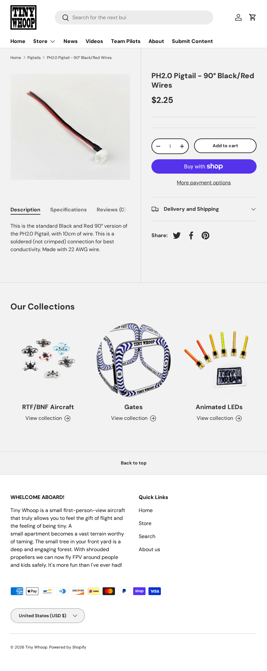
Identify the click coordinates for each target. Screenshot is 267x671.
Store (145, 523)
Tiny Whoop (36, 647)
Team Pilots (126, 41)
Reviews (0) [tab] (111, 209)
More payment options (204, 182)
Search (147, 536)
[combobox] (134, 17)
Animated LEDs (219, 407)
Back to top (134, 463)
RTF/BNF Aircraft (48, 407)
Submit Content (192, 41)
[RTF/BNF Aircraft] (48, 360)
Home (17, 41)
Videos (94, 41)
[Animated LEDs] (219, 360)
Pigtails (34, 58)
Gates (133, 407)
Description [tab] (25, 209)
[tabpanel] (70, 237)
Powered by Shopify (67, 647)
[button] (253, 17)
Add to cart (225, 146)
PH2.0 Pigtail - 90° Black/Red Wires (79, 58)
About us (149, 549)
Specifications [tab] (68, 209)
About (156, 41)
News (70, 41)
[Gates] (133, 360)
